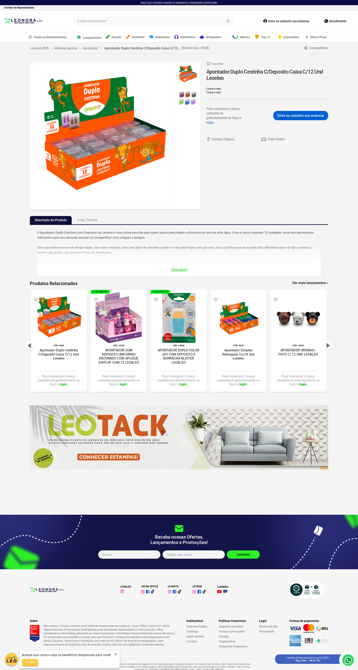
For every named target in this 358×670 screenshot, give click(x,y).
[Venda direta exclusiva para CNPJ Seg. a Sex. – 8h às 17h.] (348, 660)
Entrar (30, 662)
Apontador (90, 48)
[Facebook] (148, 592)
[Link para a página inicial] (39, 48)
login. (210, 122)
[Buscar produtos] (228, 21)
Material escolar (65, 48)
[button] (30, 345)
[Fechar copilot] (116, 654)
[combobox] (153, 21)
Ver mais (179, 270)
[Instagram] (122, 592)
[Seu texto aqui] (170, 592)
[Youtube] (220, 592)
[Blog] (226, 592)
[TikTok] (153, 592)
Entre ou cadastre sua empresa (300, 116)
